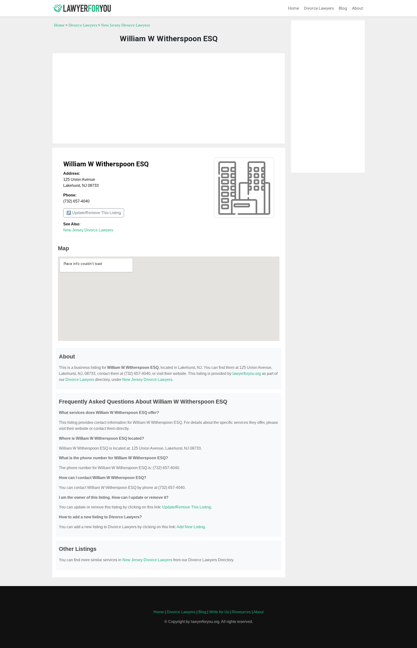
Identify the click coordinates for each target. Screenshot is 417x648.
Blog (343, 8)
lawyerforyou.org (246, 373)
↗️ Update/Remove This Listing (93, 213)
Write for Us (219, 612)
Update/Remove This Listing (186, 507)
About (357, 8)
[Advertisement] (168, 98)
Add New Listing (191, 527)
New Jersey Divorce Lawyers (125, 25)
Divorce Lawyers (319, 8)
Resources (241, 612)
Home (293, 8)
